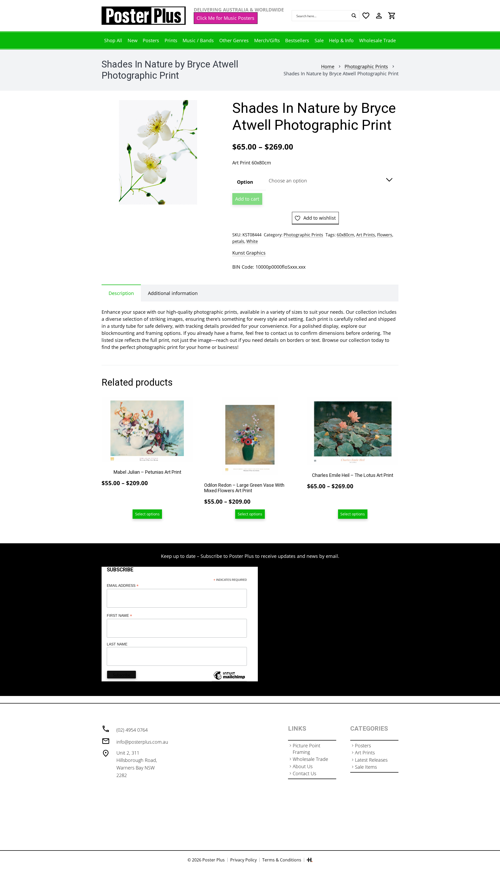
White (252, 241)
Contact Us (304, 773)
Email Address (123, 585)
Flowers (384, 235)
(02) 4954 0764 (132, 730)
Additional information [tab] (173, 293)
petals (238, 241)
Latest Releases (371, 760)
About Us (302, 766)
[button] (205, 109)
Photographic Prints (366, 66)
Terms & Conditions (281, 860)
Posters (363, 745)
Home (327, 66)
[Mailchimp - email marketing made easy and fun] (229, 679)
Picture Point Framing (306, 748)
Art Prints (365, 235)
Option (245, 182)
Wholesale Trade (310, 759)
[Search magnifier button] (354, 15)
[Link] (144, 16)
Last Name (117, 644)
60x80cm (345, 235)
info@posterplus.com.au (142, 742)
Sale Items (366, 767)
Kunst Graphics (249, 253)
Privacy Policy (243, 860)
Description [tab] (121, 293)
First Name (119, 615)
